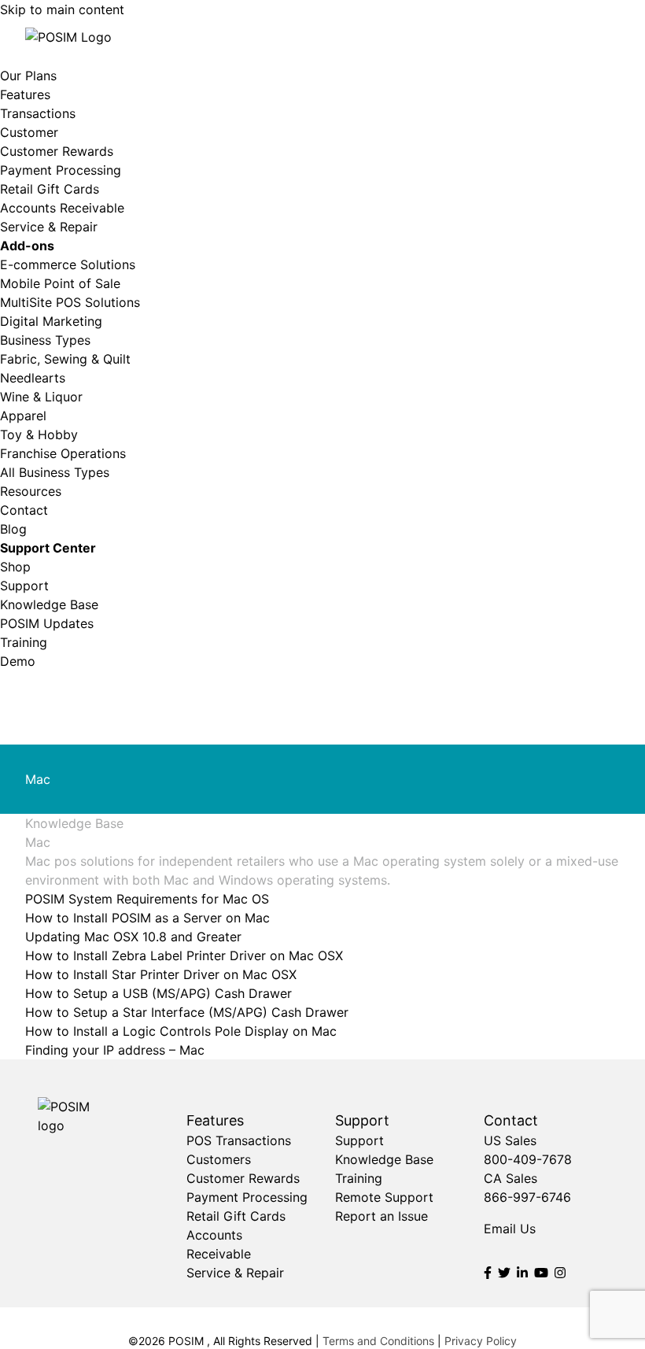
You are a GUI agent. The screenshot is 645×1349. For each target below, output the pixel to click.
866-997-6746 (527, 1197)
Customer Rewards (56, 151)
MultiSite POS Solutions (70, 302)
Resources (30, 491)
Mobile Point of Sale (60, 283)
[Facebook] (488, 1273)
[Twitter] (504, 1273)
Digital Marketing (51, 321)
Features (25, 94)
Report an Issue (381, 1216)
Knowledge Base (49, 604)
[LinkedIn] (522, 1273)
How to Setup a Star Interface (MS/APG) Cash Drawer (186, 1012)
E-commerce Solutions (67, 264)
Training (23, 642)
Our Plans (28, 75)
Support (24, 585)
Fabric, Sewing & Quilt (65, 359)
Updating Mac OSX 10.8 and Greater (133, 936)
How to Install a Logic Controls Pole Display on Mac (181, 1031)
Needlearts (32, 378)
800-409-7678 (528, 1159)
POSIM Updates (47, 623)
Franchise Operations (63, 453)
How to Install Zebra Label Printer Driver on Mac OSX (184, 955)
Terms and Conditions (378, 1340)
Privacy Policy (480, 1340)
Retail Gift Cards (49, 189)
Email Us (510, 1228)
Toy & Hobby (39, 434)
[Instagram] (560, 1273)
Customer (29, 132)
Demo (17, 661)
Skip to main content (62, 9)
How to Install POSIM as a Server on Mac (147, 918)
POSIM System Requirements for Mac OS (147, 899)
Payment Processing (60, 170)
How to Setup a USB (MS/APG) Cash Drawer (158, 993)
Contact (24, 510)
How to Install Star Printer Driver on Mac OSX (161, 974)
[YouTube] (541, 1273)
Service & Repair (49, 227)
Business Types (45, 340)
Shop (15, 567)
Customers (218, 1159)
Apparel (23, 415)
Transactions (38, 113)
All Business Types (54, 472)
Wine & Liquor (41, 397)
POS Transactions (238, 1140)
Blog (13, 529)
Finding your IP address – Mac (115, 1050)
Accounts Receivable (62, 208)
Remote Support (384, 1197)
